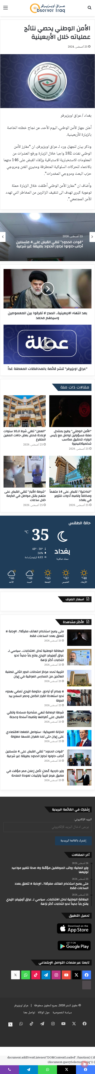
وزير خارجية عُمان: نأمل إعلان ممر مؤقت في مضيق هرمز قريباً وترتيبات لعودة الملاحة (35, 773)
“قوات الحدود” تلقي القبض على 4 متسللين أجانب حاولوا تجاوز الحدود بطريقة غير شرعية (35, 754)
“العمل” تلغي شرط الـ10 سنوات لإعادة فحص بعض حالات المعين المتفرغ (25, 435)
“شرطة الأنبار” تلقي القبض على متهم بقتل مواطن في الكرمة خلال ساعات (25, 496)
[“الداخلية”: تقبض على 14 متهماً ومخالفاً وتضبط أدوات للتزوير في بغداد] (70, 472)
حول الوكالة (44, 1012)
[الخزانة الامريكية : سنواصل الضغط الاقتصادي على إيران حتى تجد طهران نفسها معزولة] (79, 738)
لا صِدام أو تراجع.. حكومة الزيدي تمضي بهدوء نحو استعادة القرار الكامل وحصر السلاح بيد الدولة (34, 696)
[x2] (15, 975)
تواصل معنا (29, 1012)
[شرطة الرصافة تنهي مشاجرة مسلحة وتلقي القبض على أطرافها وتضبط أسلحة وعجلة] (79, 719)
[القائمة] (5, 10)
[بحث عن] (89, 10)
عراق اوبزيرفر (21, 1005)
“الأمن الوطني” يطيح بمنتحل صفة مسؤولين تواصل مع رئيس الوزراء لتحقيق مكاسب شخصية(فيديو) (70, 437)
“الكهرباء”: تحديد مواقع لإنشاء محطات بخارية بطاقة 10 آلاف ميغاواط (49, 245)
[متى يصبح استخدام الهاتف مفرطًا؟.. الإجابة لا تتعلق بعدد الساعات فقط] (79, 637)
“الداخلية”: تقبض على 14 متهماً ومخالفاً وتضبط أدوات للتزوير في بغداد (70, 496)
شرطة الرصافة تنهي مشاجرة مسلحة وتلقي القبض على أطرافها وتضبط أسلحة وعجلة (35, 715)
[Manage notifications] (84, 1064)
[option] (47, 237)
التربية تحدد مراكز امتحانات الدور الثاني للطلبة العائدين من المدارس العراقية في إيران (34, 674)
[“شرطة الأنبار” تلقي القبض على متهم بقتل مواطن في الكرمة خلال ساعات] (25, 472)
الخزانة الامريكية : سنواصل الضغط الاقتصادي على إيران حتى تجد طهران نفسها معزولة (35, 734)
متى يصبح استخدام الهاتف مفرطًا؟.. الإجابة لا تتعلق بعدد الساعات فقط (35, 634)
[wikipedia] (86, 985)
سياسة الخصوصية (62, 1012)
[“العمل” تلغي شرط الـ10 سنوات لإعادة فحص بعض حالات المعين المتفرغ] (25, 411)
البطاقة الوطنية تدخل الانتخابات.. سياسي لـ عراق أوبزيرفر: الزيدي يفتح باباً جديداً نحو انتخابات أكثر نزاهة (36, 655)
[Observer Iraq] (47, 8)
